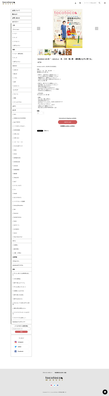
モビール (16, 94)
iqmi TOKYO (17, 122)
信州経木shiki (17, 157)
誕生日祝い (16, 249)
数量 (38, 111)
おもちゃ (15, 65)
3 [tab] (54, 52)
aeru (15, 114)
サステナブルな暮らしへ (20, 317)
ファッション (16, 29)
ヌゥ (15, 189)
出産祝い (16, 245)
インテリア (15, 90)
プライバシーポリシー (47, 372)
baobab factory (17, 217)
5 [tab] (68, 52)
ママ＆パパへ (16, 261)
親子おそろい (17, 45)
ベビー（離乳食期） (19, 53)
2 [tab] (47, 52)
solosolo (16, 165)
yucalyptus (16, 229)
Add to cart (67, 122)
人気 (14, 25)
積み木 (15, 73)
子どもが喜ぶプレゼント (20, 286)
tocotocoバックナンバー (19, 321)
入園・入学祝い (18, 253)
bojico (15, 221)
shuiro (15, 153)
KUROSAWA (17, 130)
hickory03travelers (18, 205)
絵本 (15, 81)
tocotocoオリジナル (18, 265)
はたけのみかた (18, 197)
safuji (15, 150)
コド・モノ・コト (18, 142)
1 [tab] (40, 52)
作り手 (14, 110)
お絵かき (16, 69)
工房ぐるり (16, 138)
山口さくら (16, 225)
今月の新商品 (17, 278)
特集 (14, 269)
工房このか (16, 134)
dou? (15, 181)
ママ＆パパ (16, 41)
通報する (46, 130)
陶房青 (15, 173)
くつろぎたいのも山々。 (20, 126)
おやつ (14, 106)
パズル (15, 77)
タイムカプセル (18, 102)
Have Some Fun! (18, 237)
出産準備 (15, 257)
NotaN (15, 193)
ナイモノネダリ (18, 185)
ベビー (15, 33)
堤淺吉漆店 (16, 169)
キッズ (15, 37)
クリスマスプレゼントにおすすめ (21, 313)
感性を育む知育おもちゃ (20, 308)
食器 (14, 49)
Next (96, 28)
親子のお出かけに (18, 298)
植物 (15, 98)
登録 (21, 331)
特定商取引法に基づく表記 (60, 372)
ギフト (14, 241)
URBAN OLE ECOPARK (20, 118)
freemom (16, 213)
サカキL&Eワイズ (18, 146)
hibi (14, 209)
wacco (15, 233)
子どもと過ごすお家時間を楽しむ (21, 274)
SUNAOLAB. (17, 161)
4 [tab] (61, 52)
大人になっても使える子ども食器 (21, 303)
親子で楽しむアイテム (19, 282)
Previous (38, 28)
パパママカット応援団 (19, 201)
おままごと (16, 85)
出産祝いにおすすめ (19, 290)
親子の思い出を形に (19, 294)
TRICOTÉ (16, 177)
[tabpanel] (67, 28)
